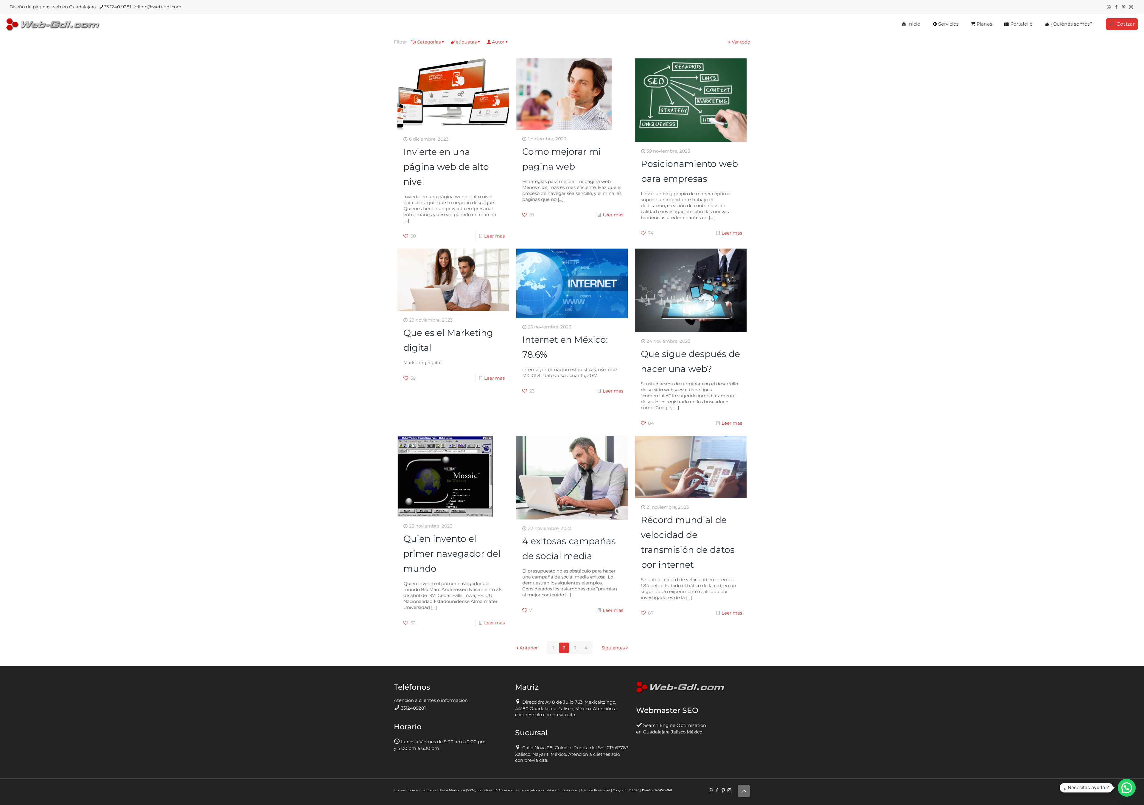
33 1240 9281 (117, 7)
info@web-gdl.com (160, 7)
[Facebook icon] (1116, 7)
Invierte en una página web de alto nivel (446, 166)
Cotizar (1126, 24)
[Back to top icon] (744, 791)
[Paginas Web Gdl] (53, 24)
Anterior (529, 648)
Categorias (429, 42)
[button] (1127, 788)
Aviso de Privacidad (595, 790)
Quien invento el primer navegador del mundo (451, 553)
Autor (498, 42)
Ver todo (741, 42)
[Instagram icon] (1131, 7)
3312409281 (413, 708)
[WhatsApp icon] (1108, 7)
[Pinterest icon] (1123, 7)
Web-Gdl (665, 790)
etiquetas (466, 42)
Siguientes (613, 648)
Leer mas (494, 236)
